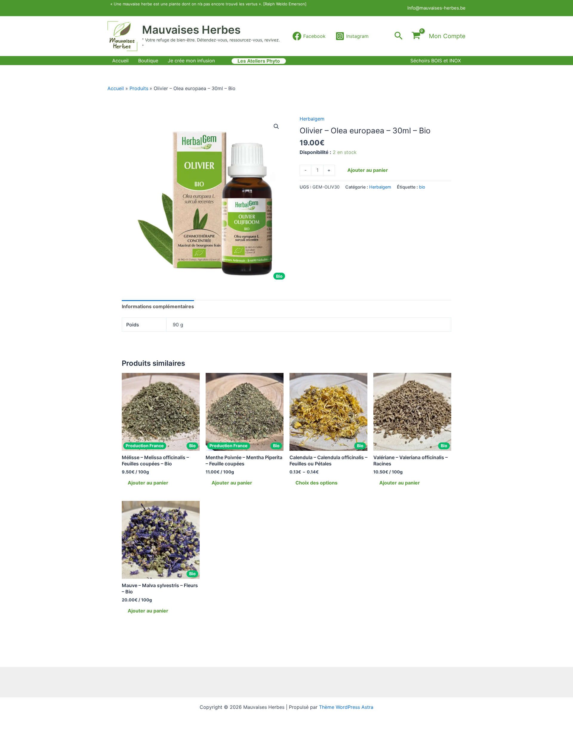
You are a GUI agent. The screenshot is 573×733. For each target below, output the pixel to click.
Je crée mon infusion (191, 61)
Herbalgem (312, 119)
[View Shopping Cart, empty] (416, 36)
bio (422, 186)
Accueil (120, 61)
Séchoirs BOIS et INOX (435, 61)
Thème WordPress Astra (346, 707)
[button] (398, 36)
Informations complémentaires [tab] (158, 306)
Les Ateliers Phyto (259, 61)
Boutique (148, 61)
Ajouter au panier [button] (148, 483)
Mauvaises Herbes (191, 29)
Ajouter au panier (367, 170)
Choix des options (316, 483)
